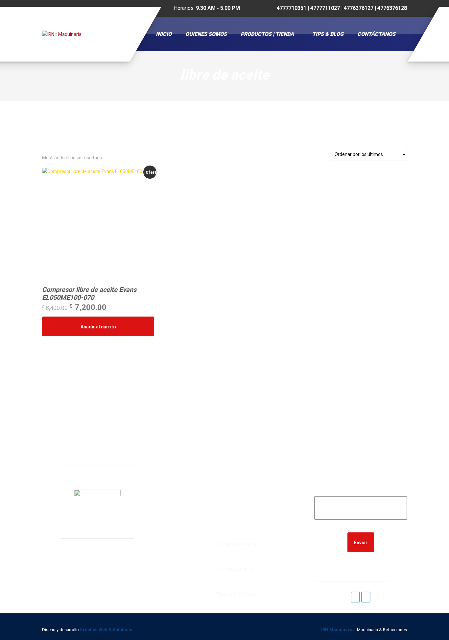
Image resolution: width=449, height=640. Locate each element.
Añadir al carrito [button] (98, 326)
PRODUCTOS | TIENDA (267, 34)
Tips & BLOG (327, 34)
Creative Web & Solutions (106, 629)
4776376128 (218, 522)
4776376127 (218, 514)
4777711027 (218, 505)
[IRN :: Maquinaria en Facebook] (355, 597)
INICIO (164, 34)
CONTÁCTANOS (376, 34)
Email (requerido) (360, 492)
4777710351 (218, 497)
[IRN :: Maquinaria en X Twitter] (365, 597)
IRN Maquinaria (337, 629)
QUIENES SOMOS (206, 34)
